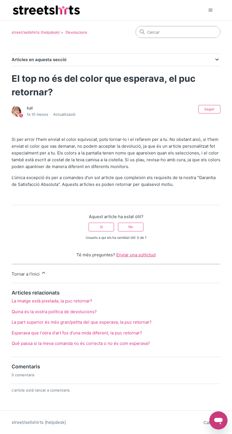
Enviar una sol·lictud (136, 254)
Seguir (209, 109)
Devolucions (76, 32)
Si (101, 227)
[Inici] (46, 10)
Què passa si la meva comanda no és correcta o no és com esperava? (81, 343)
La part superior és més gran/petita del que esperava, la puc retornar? (82, 322)
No (130, 227)
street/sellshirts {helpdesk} (36, 32)
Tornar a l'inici (26, 274)
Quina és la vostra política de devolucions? (54, 311)
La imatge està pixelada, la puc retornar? (52, 301)
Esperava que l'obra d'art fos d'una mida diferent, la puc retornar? (77, 333)
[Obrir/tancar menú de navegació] (210, 10)
